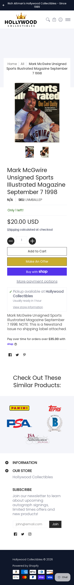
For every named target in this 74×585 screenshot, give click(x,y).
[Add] (32, 241)
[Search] (48, 20)
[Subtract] (10, 241)
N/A (10, 200)
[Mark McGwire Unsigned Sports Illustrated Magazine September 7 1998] (29, 152)
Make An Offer (37, 261)
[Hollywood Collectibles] (21, 20)
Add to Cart (37, 251)
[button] (54, 20)
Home (12, 64)
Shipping (13, 230)
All (22, 64)
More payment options (37, 281)
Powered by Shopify (26, 566)
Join (55, 524)
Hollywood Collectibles (28, 559)
